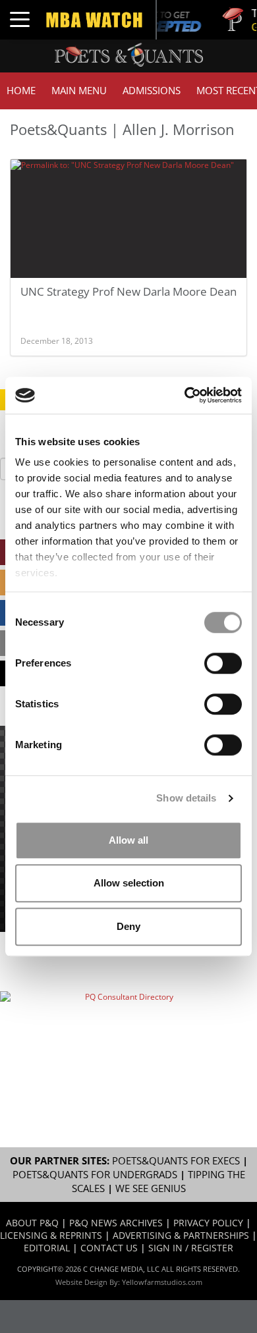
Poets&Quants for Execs (176, 1161)
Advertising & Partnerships (181, 1235)
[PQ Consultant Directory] (123, 1029)
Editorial (47, 1247)
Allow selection (129, 882)
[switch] (223, 663)
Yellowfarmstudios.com (162, 1282)
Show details (186, 797)
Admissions (152, 90)
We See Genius (150, 1188)
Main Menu (79, 90)
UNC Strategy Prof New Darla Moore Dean (128, 291)
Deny (128, 926)
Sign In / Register (190, 1247)
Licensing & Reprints (51, 1235)
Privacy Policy (208, 1222)
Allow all (128, 840)
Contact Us (109, 1247)
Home (21, 90)
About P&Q (32, 1222)
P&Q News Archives (116, 1222)
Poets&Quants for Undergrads (95, 1175)
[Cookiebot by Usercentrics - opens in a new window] (185, 395)
